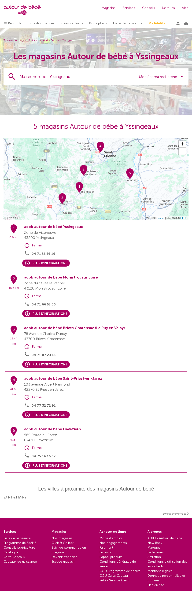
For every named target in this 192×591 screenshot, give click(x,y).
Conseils (148, 8)
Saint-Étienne (15, 497)
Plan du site (156, 585)
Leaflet (160, 218)
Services (128, 8)
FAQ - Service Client (114, 580)
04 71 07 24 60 (44, 355)
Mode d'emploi (111, 538)
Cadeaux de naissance (20, 562)
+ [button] (182, 144)
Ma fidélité (156, 23)
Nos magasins (62, 538)
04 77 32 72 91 (44, 406)
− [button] (182, 151)
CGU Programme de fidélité (120, 571)
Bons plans (98, 23)
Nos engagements (113, 543)
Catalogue (11, 552)
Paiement (106, 548)
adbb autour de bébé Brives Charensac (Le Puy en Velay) (74, 328)
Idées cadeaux (71, 23)
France (55, 40)
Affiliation (154, 557)
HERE (183, 218)
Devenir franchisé (65, 557)
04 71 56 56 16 (43, 254)
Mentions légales (160, 571)
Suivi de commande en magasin (69, 550)
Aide (185, 8)
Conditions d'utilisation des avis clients (167, 564)
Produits (15, 23)
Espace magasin (63, 562)
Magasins (108, 8)
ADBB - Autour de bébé (165, 538)
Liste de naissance (127, 23)
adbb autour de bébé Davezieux (52, 429)
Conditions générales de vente (118, 564)
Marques (168, 8)
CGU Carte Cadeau (114, 576)
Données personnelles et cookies (166, 578)
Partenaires (156, 552)
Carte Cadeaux (14, 557)
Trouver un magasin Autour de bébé (26, 40)
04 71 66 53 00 (44, 304)
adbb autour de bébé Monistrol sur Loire (61, 277)
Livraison (106, 552)
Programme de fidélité (20, 543)
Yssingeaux (69, 40)
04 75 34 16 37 (44, 456)
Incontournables (41, 23)
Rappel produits (111, 557)
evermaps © (181, 513)
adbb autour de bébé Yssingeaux (53, 226)
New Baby (155, 543)
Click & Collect (63, 543)
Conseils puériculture (19, 548)
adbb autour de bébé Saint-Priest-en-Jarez (63, 378)
